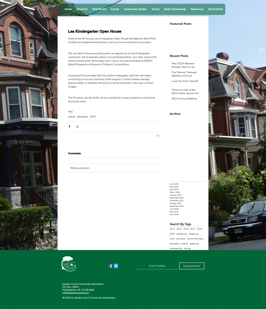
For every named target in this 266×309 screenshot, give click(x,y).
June (172, 238)
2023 (172, 233)
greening (194, 243)
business (180, 238)
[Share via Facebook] (69, 126)
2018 (199, 229)
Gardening (182, 233)
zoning (187, 248)
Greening (193, 233)
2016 (185, 229)
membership (176, 248)
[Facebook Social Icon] (110, 266)
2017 (192, 229)
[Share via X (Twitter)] (77, 126)
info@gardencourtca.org (75, 292)
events (71, 116)
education (82, 116)
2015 (93, 116)
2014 (172, 229)
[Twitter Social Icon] (116, 266)
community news (195, 238)
